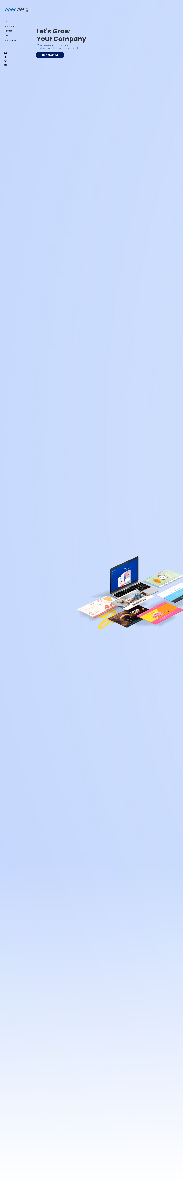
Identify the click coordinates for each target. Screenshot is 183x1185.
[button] (10, 31)
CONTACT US (10, 40)
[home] (18, 10)
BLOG (6, 35)
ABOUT (7, 21)
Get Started (50, 55)
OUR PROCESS (10, 26)
